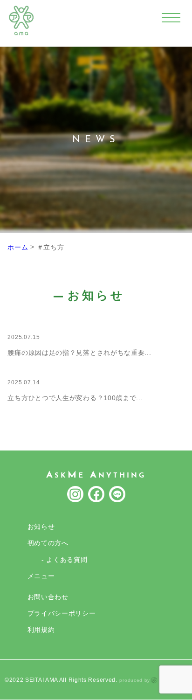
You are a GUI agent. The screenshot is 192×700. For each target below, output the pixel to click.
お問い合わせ (48, 597)
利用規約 (41, 629)
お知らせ (41, 526)
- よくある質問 (64, 559)
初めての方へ (48, 543)
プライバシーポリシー (61, 613)
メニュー (41, 576)
